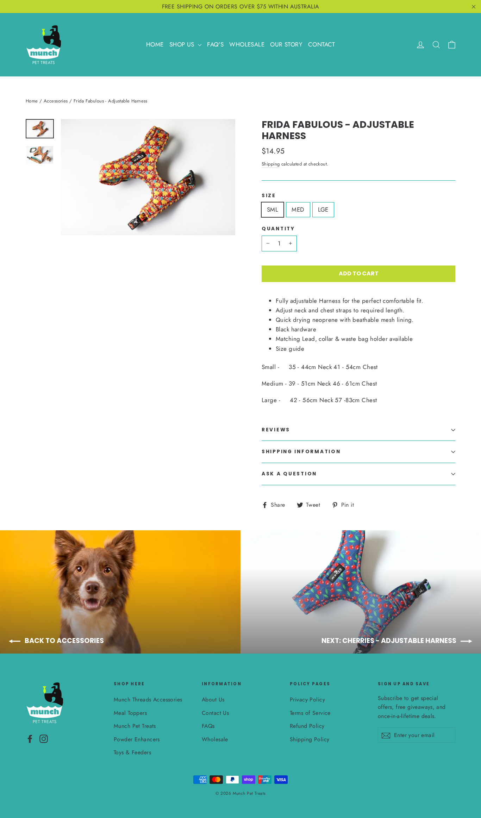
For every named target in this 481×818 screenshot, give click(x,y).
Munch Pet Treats (135, 726)
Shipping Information (301, 451)
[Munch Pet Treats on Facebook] (30, 738)
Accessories (56, 101)
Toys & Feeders (132, 752)
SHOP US (182, 44)
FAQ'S (215, 44)
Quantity (278, 229)
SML (272, 209)
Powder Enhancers (137, 739)
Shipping (271, 164)
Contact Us (215, 713)
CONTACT (321, 44)
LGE (323, 209)
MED (298, 209)
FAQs (208, 726)
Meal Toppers (130, 713)
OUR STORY (286, 44)
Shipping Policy (309, 739)
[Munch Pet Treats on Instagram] (43, 738)
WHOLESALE (246, 44)
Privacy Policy (307, 699)
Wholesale (215, 739)
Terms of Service (310, 713)
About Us (213, 699)
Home (32, 101)
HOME (155, 44)
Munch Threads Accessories (148, 699)
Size (269, 196)
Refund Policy (307, 726)
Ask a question (289, 473)
